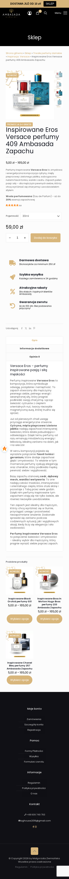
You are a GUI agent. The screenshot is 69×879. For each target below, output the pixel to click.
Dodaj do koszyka (45, 238)
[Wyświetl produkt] (29, 570)
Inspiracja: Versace (18, 56)
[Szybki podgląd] (29, 576)
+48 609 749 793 (35, 814)
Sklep (28, 53)
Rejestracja (34, 730)
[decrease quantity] (10, 238)
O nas (34, 793)
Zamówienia (34, 719)
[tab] (34, 340)
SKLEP (50, 3)
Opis (35, 340)
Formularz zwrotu (34, 761)
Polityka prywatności (34, 788)
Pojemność (12, 216)
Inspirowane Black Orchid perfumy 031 (20, 600)
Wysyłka (34, 756)
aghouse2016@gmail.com (36, 820)
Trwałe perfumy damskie (47, 53)
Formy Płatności (34, 751)
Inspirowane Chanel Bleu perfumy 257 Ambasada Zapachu (19, 666)
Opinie (34, 356)
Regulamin (34, 782)
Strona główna (14, 53)
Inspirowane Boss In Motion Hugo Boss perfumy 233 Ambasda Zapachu (49, 603)
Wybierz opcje (19, 619)
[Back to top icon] (34, 851)
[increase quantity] (25, 238)
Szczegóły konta (33, 724)
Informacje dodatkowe (34, 348)
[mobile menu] (56, 13)
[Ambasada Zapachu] (11, 13)
